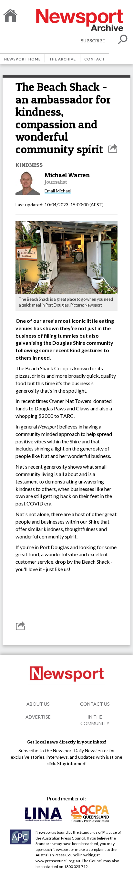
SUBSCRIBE (93, 40)
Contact (94, 59)
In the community (94, 720)
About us (38, 704)
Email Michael (58, 190)
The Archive (62, 59)
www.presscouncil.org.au (58, 860)
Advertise (38, 717)
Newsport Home (22, 59)
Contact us (95, 704)
